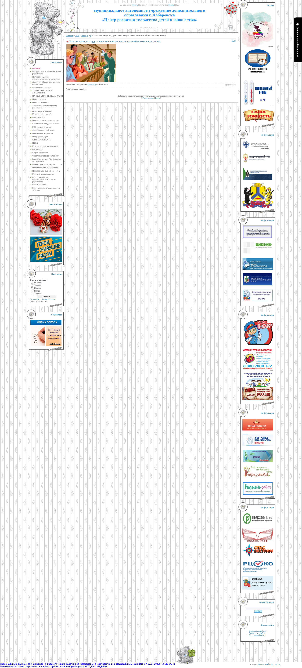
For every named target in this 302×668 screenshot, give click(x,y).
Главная (69, 35)
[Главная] (72, 5)
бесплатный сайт (265, 664)
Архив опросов (48, 299)
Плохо (37, 291)
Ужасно (37, 294)
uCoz (277, 664)
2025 (77, 35)
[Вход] (72, 31)
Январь (84, 35)
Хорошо (37, 285)
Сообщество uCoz (257, 633)
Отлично (38, 282)
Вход (157, 98)
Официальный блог (257, 631)
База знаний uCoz (257, 635)
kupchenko (92, 84)
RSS (177, 5)
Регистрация (148, 98)
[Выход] (72, 26)
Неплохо (38, 288)
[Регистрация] (72, 18)
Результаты (35, 299)
